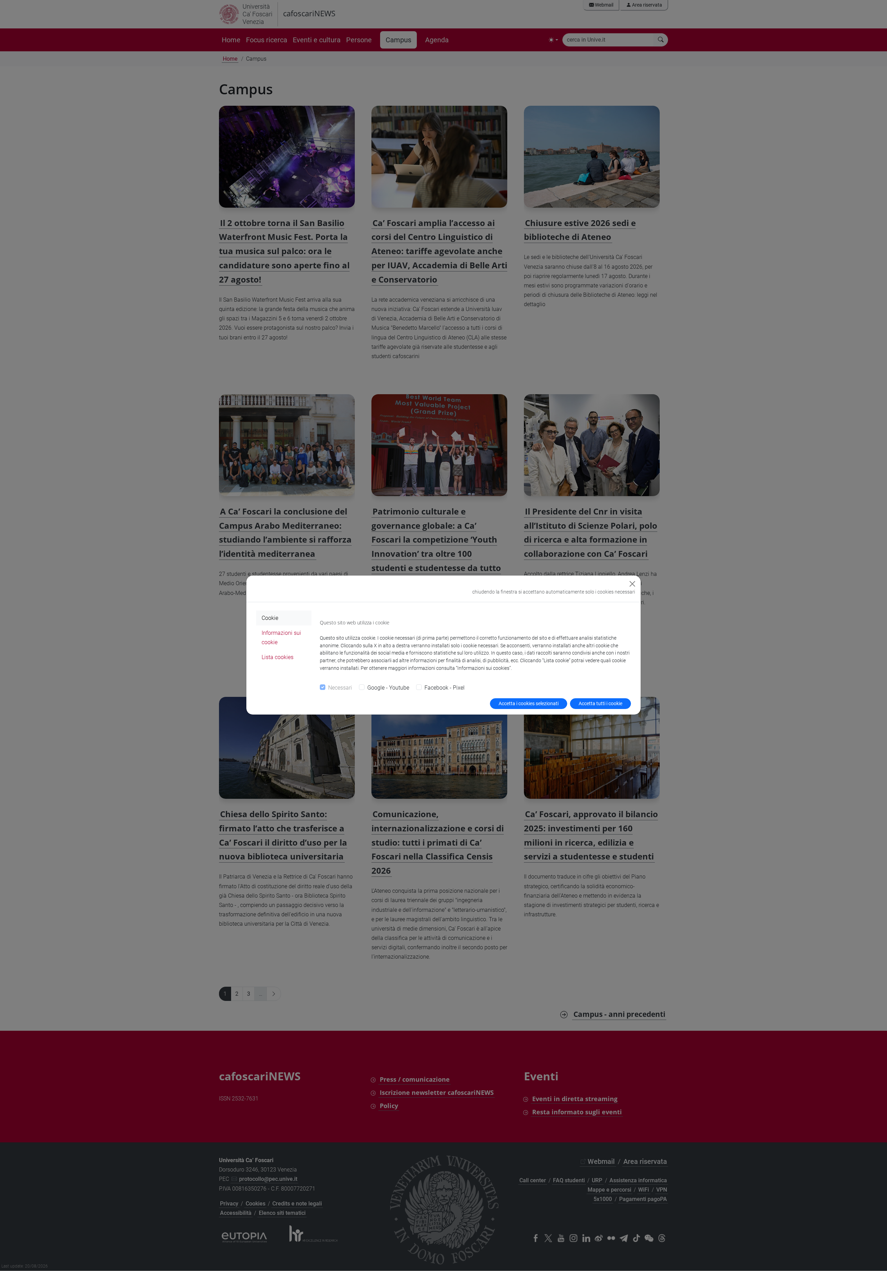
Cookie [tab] (270, 618)
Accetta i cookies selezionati (529, 703)
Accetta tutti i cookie (600, 703)
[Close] (632, 583)
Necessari (340, 687)
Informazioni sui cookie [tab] (281, 638)
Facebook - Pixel (444, 687)
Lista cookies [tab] (277, 657)
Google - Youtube (388, 687)
